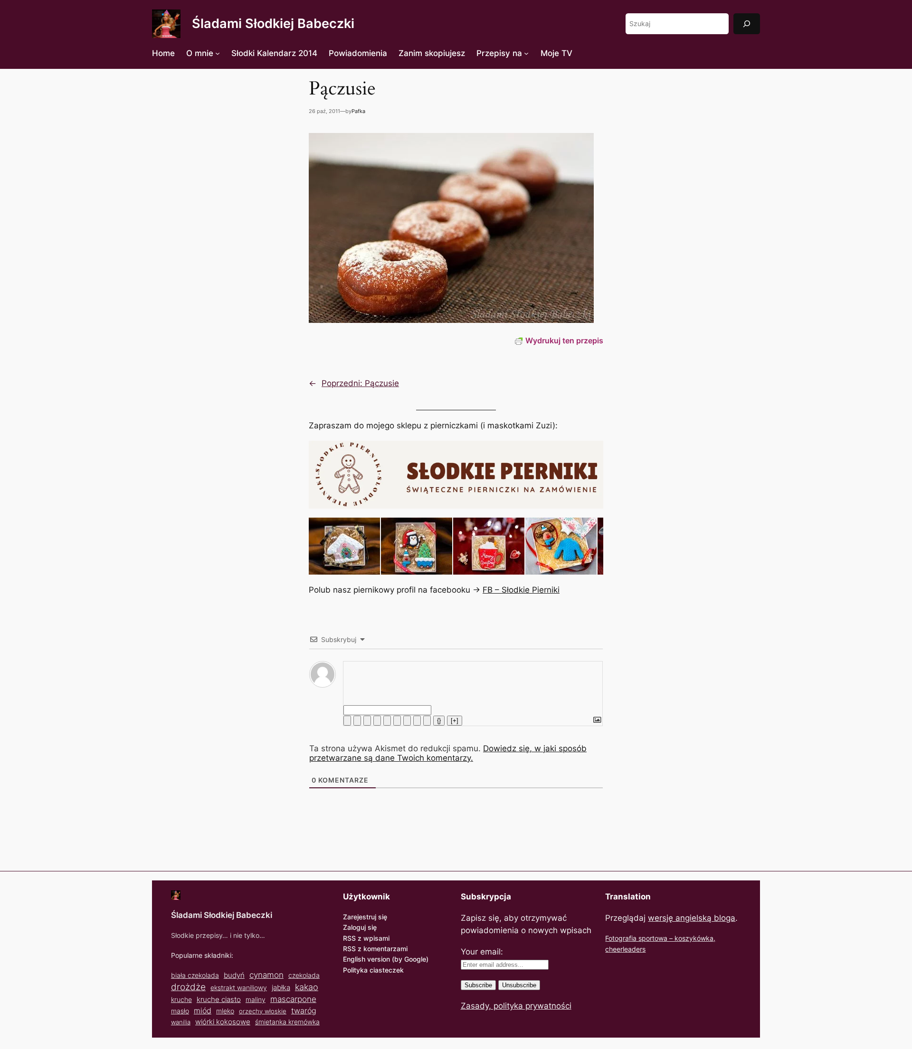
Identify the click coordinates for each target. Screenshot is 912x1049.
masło (180, 1011)
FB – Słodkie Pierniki (521, 590)
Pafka (358, 111)
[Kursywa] (357, 721)
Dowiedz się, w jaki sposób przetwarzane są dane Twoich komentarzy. (448, 753)
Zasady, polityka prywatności (516, 1006)
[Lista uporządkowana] (387, 721)
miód (202, 1010)
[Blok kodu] (417, 721)
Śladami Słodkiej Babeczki (273, 23)
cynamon (266, 975)
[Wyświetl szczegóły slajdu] (344, 546)
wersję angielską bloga (691, 918)
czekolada (304, 975)
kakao (306, 987)
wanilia (180, 1022)
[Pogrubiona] (347, 721)
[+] (454, 720)
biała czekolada (195, 975)
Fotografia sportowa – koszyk (651, 938)
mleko (225, 1011)
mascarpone (293, 999)
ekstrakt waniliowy (238, 987)
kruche (181, 999)
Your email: (482, 951)
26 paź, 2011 (324, 111)
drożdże (188, 987)
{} (439, 720)
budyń (234, 975)
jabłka (281, 987)
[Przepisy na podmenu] (526, 53)
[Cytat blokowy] (407, 721)
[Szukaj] (746, 23)
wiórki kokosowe (222, 1021)
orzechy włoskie (262, 1011)
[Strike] (377, 721)
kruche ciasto (219, 999)
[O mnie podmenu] (217, 53)
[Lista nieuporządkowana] (397, 721)
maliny (256, 999)
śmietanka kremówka (287, 1022)
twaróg (303, 1010)
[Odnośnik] (427, 721)
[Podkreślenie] (367, 721)
